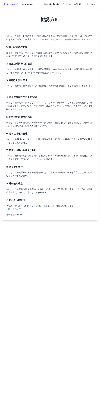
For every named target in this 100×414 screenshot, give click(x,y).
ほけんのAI (66, 4)
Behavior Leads (51, 4)
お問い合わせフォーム (16, 209)
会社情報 (78, 4)
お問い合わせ (90, 4)
